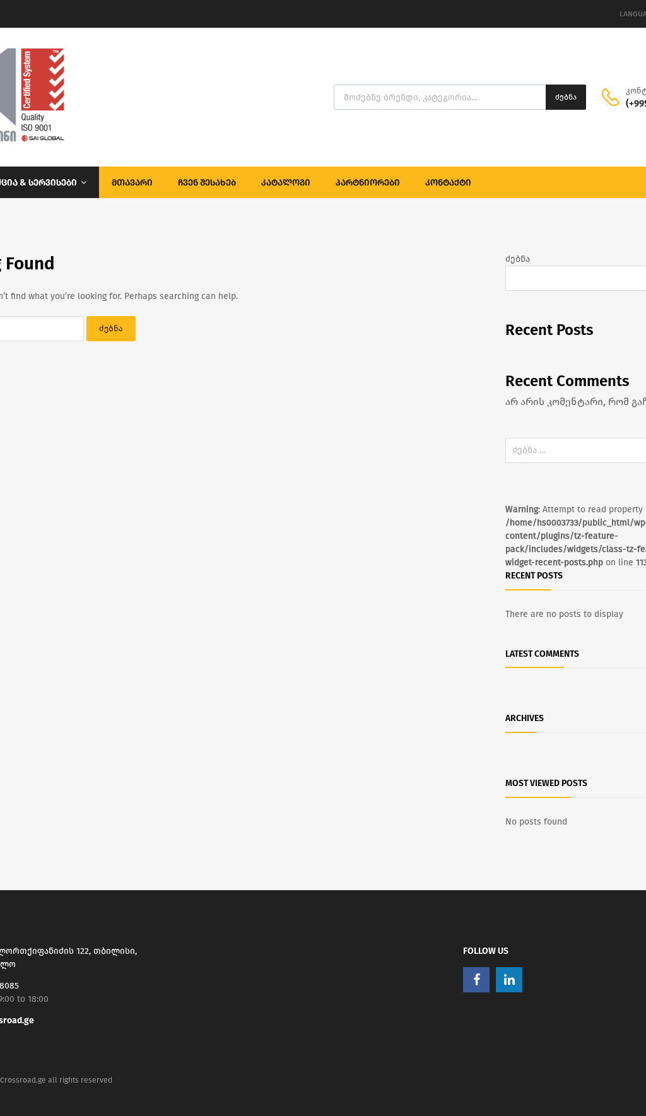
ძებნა (566, 97)
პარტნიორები (368, 182)
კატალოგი (285, 182)
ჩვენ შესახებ (207, 182)
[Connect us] (476, 979)
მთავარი (132, 182)
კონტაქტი (448, 182)
